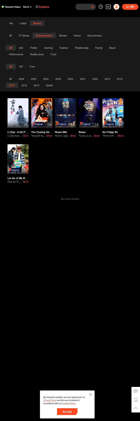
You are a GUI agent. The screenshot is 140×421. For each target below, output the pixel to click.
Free (32, 66)
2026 (21, 78)
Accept (67, 411)
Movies (63, 35)
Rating (37, 23)
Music (112, 47)
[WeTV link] (11, 7)
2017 (12, 85)
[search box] (92, 7)
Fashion (64, 47)
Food (53, 54)
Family (98, 47)
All (10, 35)
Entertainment (44, 35)
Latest (23, 23)
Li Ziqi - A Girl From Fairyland (25, 132)
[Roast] (89, 113)
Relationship (81, 47)
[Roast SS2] (65, 113)
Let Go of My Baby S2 (20, 178)
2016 (24, 85)
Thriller (33, 47)
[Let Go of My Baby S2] (18, 159)
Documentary (94, 35)
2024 (46, 78)
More (26, 135)
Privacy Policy (49, 400)
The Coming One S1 (42, 132)
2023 (58, 78)
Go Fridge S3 (110, 132)
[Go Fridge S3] (112, 113)
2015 (36, 85)
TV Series (24, 35)
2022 (70, 78)
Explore (44, 7)
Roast (82, 132)
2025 (33, 78)
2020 (95, 78)
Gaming (48, 47)
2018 (119, 78)
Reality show (37, 54)
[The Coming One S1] (41, 113)
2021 (83, 78)
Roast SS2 (61, 132)
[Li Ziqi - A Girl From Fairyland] (18, 113)
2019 (107, 78)
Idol (21, 47)
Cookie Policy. (69, 403)
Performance (16, 54)
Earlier (49, 85)
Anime (77, 35)
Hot (11, 23)
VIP (21, 66)
